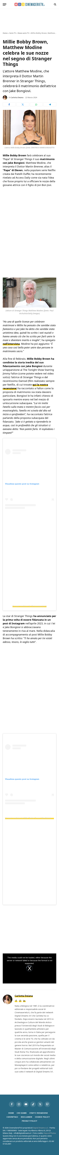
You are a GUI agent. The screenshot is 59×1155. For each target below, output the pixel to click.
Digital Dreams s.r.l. (40, 1128)
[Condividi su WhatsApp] (36, 104)
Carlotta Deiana (17, 97)
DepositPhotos (50, 1133)
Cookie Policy (42, 1117)
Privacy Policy (29, 1121)
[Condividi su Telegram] (49, 104)
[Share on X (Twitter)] (22, 104)
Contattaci (12, 1117)
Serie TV (12, 33)
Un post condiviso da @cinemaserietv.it (29, 606)
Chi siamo (22, 1113)
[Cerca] (54, 4)
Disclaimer (26, 1117)
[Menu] (4, 4)
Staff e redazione (39, 1113)
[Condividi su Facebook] (9, 104)
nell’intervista (11, 343)
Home (5, 33)
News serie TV (23, 33)
